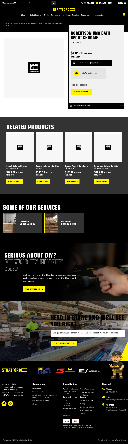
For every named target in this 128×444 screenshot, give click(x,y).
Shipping (36, 404)
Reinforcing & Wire (86, 400)
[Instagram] (10, 403)
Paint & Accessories (87, 389)
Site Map (123, 440)
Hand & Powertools (69, 408)
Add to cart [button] (14, 181)
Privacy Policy (116, 440)
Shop (23, 15)
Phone (109, 389)
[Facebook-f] (4, 403)
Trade (46, 15)
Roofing (82, 404)
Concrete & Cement (70, 397)
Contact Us (98, 15)
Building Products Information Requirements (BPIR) (44, 396)
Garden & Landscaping (67, 404)
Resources (85, 15)
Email (108, 397)
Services (54, 15)
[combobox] (35, 3)
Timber (82, 414)
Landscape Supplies (71, 15)
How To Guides (38, 392)
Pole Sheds (34, 15)
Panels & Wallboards (87, 392)
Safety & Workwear (86, 410)
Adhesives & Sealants (70, 389)
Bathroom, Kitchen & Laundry (23, 23)
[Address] (103, 404)
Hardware (66, 412)
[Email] (103, 396)
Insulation (66, 415)
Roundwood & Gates (87, 407)
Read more (42, 181)
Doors (65, 400)
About (110, 3)
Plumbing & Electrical (84, 396)
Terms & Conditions (104, 440)
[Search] (54, 3)
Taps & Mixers (38, 23)
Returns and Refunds (40, 401)
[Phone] (103, 389)
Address (110, 405)
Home (6, 23)
